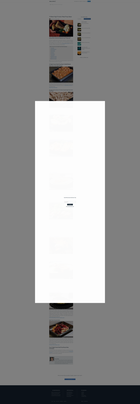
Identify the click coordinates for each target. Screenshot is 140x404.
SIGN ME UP (70, 204)
